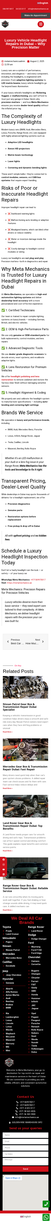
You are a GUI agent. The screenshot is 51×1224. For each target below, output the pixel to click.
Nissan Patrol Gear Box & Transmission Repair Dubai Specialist (20, 706)
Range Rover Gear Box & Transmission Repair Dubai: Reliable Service (25, 888)
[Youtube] (4, 869)
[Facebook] (4, 860)
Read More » (8, 732)
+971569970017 (38, 579)
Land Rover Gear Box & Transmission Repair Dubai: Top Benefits (22, 825)
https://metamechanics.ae (19, 583)
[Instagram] (4, 864)
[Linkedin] (4, 874)
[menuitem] (42, 3)
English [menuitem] (27, 1216)
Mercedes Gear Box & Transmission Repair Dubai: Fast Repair (25, 768)
